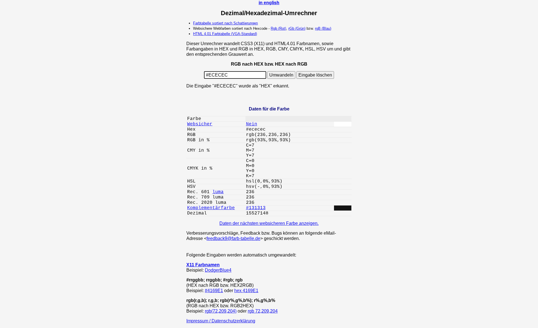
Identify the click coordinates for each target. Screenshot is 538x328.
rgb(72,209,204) (220, 310)
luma (218, 192)
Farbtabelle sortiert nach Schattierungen (225, 23)
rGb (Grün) (296, 28)
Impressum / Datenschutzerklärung (220, 320)
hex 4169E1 (246, 290)
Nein (251, 124)
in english (269, 2)
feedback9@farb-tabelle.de (233, 238)
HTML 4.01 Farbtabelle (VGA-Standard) (225, 34)
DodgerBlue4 (218, 269)
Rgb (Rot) (278, 28)
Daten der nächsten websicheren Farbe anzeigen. (269, 223)
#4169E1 (214, 290)
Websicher (199, 124)
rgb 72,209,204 (263, 310)
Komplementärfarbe (211, 208)
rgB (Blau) (323, 28)
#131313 (256, 208)
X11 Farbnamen (203, 264)
